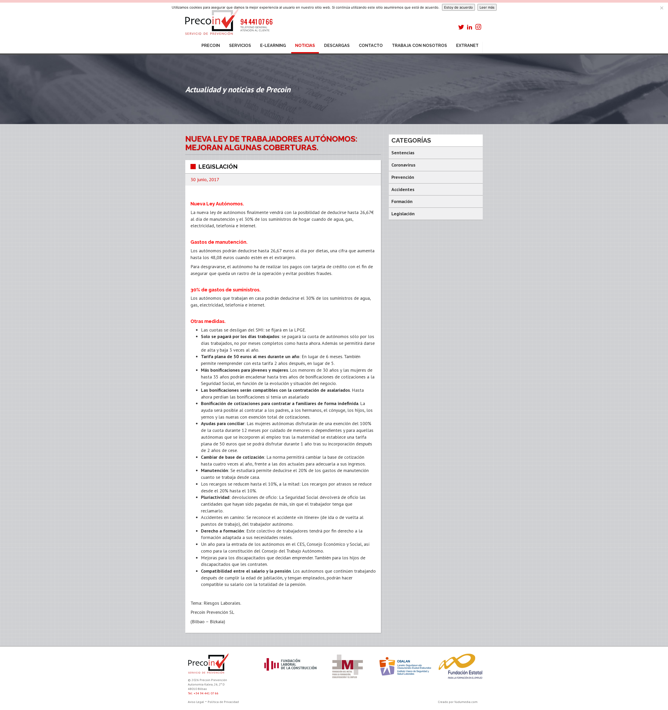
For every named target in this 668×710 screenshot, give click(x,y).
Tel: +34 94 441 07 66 (203, 693)
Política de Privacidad (223, 702)
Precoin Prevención (228, 24)
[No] (661, 7)
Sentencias (402, 153)
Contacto (371, 45)
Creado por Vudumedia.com (458, 702)
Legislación (218, 166)
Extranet (467, 45)
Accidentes (402, 189)
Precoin (210, 45)
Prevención (402, 177)
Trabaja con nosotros (419, 45)
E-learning (273, 45)
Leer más (487, 7)
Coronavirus (403, 165)
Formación (402, 201)
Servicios (240, 45)
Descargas (337, 45)
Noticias (305, 45)
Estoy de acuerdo (458, 7)
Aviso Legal (196, 702)
